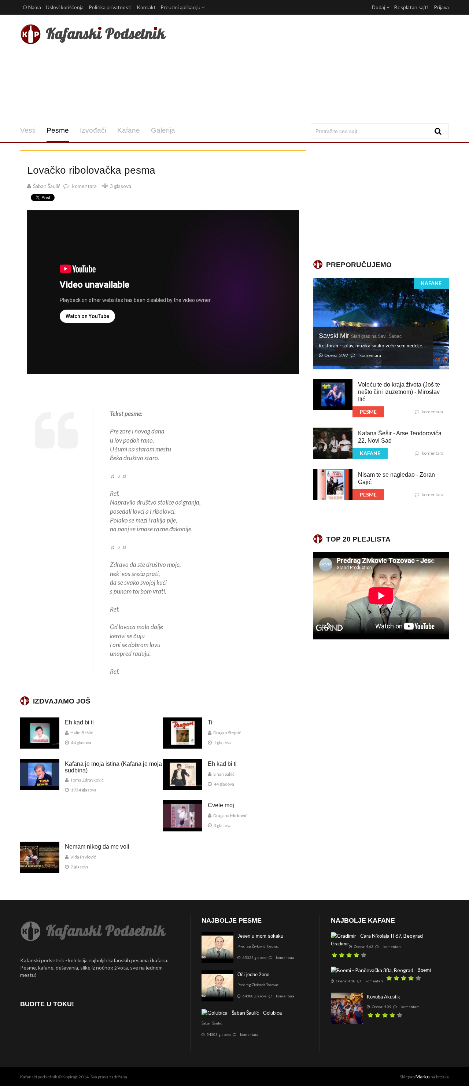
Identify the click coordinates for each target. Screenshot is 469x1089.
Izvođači (93, 130)
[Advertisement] (307, 69)
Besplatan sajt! (411, 7)
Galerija (163, 130)
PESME (368, 412)
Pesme (58, 130)
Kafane (128, 130)
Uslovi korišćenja (65, 7)
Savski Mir (360, 335)
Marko (423, 1076)
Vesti (28, 130)
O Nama (32, 7)
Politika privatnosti (110, 7)
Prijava (441, 7)
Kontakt (146, 7)
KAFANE (431, 283)
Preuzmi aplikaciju (181, 7)
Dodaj (379, 7)
